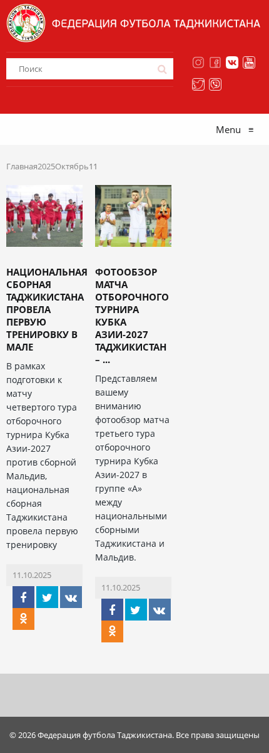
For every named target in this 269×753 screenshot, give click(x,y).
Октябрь (72, 166)
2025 (46, 166)
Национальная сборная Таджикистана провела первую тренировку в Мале (47, 309)
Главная (22, 166)
